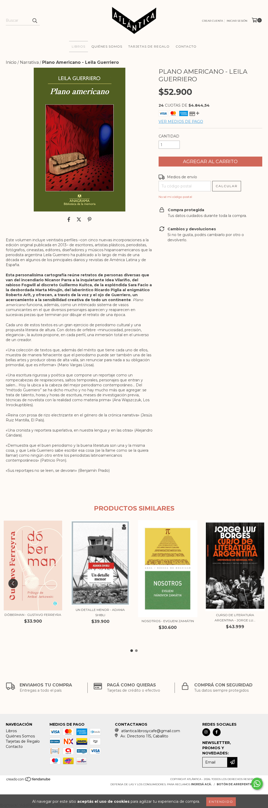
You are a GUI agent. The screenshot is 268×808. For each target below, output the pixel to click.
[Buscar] (34, 20)
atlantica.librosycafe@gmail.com (150, 731)
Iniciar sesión (237, 20)
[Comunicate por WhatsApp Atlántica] (257, 784)
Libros (78, 46)
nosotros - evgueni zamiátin (168, 621)
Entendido (221, 802)
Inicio (11, 62)
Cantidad (169, 136)
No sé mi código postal (175, 197)
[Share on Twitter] (78, 219)
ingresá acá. (201, 784)
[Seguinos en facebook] (217, 732)
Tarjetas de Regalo (149, 46)
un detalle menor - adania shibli (100, 612)
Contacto (186, 46)
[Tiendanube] (29, 780)
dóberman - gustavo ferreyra (32, 615)
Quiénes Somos (106, 46)
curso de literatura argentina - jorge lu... (235, 617)
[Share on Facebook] (69, 219)
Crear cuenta (212, 20)
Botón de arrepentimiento (239, 784)
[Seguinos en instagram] (206, 732)
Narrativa (29, 62)
